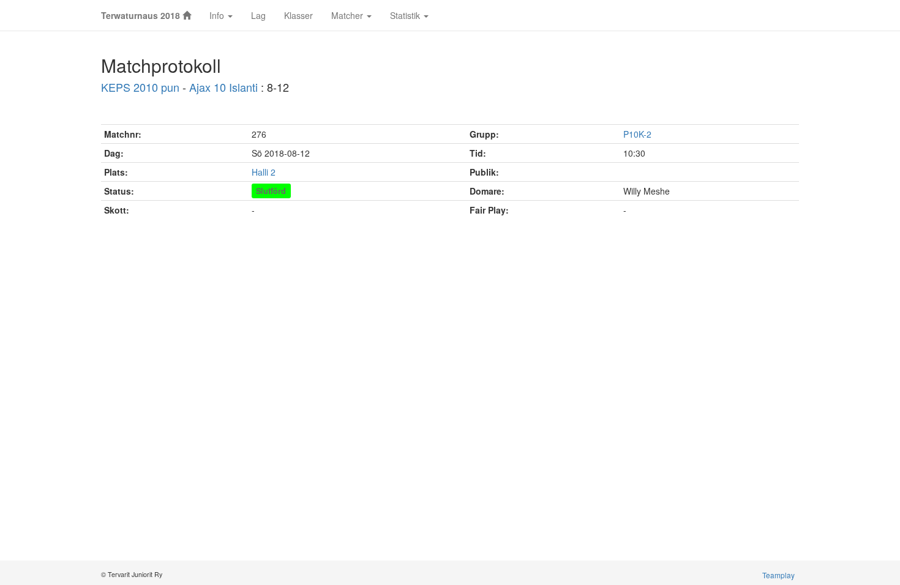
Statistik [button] (406, 15)
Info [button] (218, 15)
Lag (258, 15)
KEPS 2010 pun (140, 87)
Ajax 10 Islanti (223, 87)
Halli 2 (264, 172)
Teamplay (778, 575)
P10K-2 (637, 134)
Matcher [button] (348, 15)
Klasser (298, 15)
